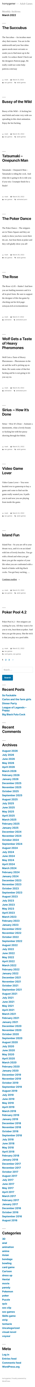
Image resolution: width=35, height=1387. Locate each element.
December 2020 (11, 1026)
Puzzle (6, 1299)
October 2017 (10, 1171)
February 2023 (11, 920)
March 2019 (9, 1111)
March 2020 (9, 1062)
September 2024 (12, 843)
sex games (8, 82)
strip (5, 1319)
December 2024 (11, 831)
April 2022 (8, 961)
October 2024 (10, 839)
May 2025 (8, 811)
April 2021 (8, 1009)
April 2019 (8, 1107)
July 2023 (8, 900)
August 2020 (10, 1042)
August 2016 (9, 1220)
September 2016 (12, 1216)
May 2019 (8, 1102)
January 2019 (10, 1119)
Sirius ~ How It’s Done (15, 412)
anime (5, 1251)
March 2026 (9, 771)
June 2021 (8, 1001)
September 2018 (12, 1135)
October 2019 (10, 1082)
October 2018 (10, 1131)
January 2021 (10, 1022)
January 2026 (10, 779)
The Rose (10, 276)
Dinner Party (9, 703)
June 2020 (8, 1050)
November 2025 (11, 787)
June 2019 (8, 1098)
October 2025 (10, 791)
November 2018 (11, 1127)
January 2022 (10, 973)
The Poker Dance (16, 218)
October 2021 (10, 985)
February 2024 (11, 872)
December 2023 (11, 880)
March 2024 (9, 868)
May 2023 (8, 908)
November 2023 (11, 884)
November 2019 (11, 1078)
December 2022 (11, 928)
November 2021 (11, 981)
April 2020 (8, 1058)
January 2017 (10, 1204)
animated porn (22, 199)
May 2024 (8, 860)
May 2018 (8, 1147)
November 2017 (11, 1167)
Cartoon (7, 1271)
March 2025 (9, 819)
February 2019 (10, 1115)
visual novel (9, 1331)
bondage (7, 1259)
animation (8, 320)
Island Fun (11, 535)
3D (3, 1238)
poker (5, 1295)
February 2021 (10, 1017)
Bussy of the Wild (17, 101)
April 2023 (8, 912)
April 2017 (8, 1192)
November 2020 (11, 1030)
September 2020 (12, 1038)
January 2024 (10, 876)
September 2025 (12, 795)
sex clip (6, 1307)
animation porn (21, 320)
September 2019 (12, 1086)
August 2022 (10, 945)
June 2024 (8, 856)
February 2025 (11, 823)
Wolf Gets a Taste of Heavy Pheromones (17, 343)
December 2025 (11, 783)
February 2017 (10, 1200)
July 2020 (8, 1046)
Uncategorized (11, 1328)
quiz (4, 1303)
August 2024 (10, 847)
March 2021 (9, 1013)
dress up (7, 1275)
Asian (5, 1255)
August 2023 (10, 896)
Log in (5, 1354)
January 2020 (10, 1070)
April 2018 (8, 1151)
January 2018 (10, 1159)
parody (6, 1287)
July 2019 (8, 1094)
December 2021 (11, 977)
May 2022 (8, 957)
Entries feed (9, 1358)
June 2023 (8, 904)
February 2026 (11, 775)
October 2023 (10, 888)
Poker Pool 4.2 (14, 612)
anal (4, 1242)
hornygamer (8, 3)
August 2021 (9, 993)
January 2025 (10, 827)
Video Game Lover (12, 470)
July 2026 (8, 754)
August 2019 (9, 1090)
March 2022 (9, 965)
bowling (7, 1263)
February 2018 (10, 1155)
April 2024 (8, 864)
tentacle (7, 1323)
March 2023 (9, 916)
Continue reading (11, 579)
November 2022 (11, 932)
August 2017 (9, 1175)
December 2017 (11, 1163)
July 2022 (8, 949)
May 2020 (8, 1054)
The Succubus (14, 27)
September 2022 (12, 941)
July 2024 (8, 852)
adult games (21, 82)
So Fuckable (9, 695)
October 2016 (10, 1212)
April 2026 (8, 766)
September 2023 (12, 892)
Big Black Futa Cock (13, 714)
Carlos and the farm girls (16, 699)
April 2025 (8, 815)
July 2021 (8, 997)
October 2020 (10, 1034)
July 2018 (8, 1139)
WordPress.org (11, 1366)
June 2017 (8, 1183)
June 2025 (8, 807)
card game (8, 654)
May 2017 (8, 1188)
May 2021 (8, 1005)
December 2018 (11, 1123)
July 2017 (8, 1179)
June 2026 (8, 758)
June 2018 (8, 1143)
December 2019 (11, 1074)
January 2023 (10, 924)
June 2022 (8, 953)
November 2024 (11, 835)
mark (6, 80)
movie (5, 1283)
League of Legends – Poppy (14, 709)
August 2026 (10, 750)
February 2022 (11, 969)
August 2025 (10, 799)
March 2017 (9, 1196)
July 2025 (8, 803)
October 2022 (10, 937)
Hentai (6, 1279)
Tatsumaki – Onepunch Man (15, 158)
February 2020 (11, 1066)
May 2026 (8, 763)
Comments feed (11, 1362)
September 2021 (12, 989)
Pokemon (7, 1291)
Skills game (9, 1315)
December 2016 (11, 1208)
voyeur (6, 1336)
